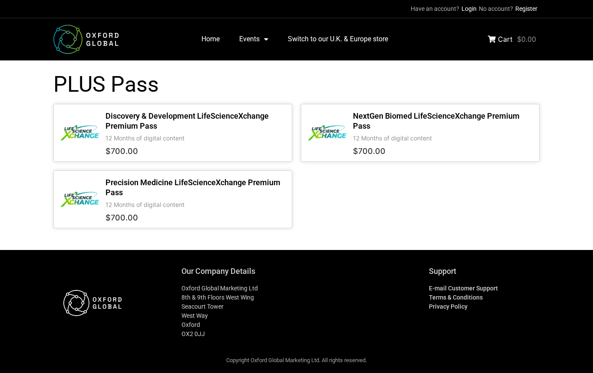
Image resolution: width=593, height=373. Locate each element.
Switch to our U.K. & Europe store (338, 39)
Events (249, 39)
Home (210, 39)
